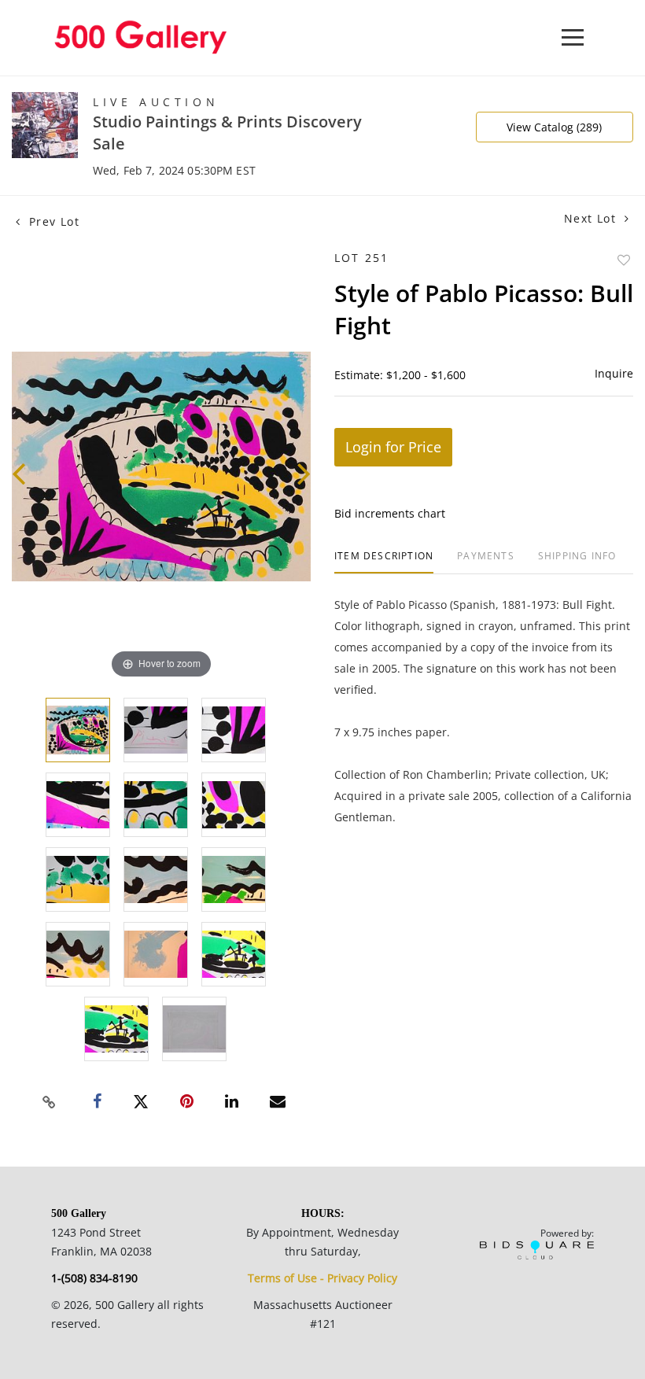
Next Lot (592, 218)
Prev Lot (51, 221)
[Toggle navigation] (572, 37)
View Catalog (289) (554, 127)
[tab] (383, 562)
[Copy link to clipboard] (49, 1102)
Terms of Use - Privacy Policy (322, 1277)
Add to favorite (623, 260)
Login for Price (393, 446)
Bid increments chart (389, 513)
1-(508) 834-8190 (94, 1277)
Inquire (614, 373)
